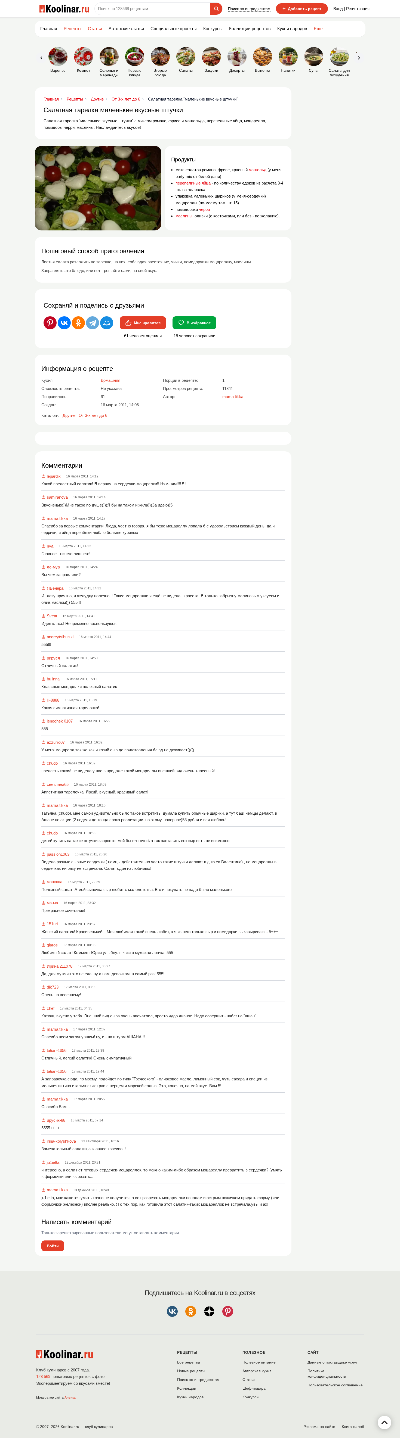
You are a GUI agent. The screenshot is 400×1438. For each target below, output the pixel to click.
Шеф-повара (254, 1388)
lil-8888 (53, 700)
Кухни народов (292, 28)
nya (50, 546)
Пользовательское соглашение (335, 1385)
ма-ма (52, 903)
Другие (69, 415)
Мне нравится (147, 323)
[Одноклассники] (78, 322)
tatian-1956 (56, 1050)
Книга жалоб (353, 1426)
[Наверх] (384, 1422)
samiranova (57, 497)
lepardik (54, 476)
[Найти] (216, 9)
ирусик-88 (56, 1120)
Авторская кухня (257, 1371)
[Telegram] (92, 322)
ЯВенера (55, 588)
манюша (54, 881)
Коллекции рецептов (250, 28)
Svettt (52, 616)
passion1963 (58, 854)
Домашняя (110, 380)
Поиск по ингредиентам (249, 9)
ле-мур (53, 567)
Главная (48, 28)
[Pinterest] (50, 322)
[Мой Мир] (106, 322)
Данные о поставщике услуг (332, 1362)
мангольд (257, 169)
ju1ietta (53, 1162)
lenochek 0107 (60, 721)
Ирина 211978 (59, 966)
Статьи (248, 1379)
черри (204, 209)
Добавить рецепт (301, 9)
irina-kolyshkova (61, 1141)
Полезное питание (259, 1362)
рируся (53, 658)
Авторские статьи (126, 28)
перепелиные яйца (193, 183)
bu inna (53, 679)
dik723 (53, 987)
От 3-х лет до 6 (93, 415)
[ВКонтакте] (64, 322)
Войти (53, 1246)
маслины (184, 216)
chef (50, 1008)
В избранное (199, 323)
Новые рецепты (191, 1371)
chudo (52, 763)
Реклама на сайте (319, 1426)
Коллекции (186, 1388)
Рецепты (72, 28)
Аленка (70, 1397)
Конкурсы (213, 28)
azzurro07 (56, 742)
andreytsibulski (60, 636)
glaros (52, 945)
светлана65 (58, 784)
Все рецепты (188, 1362)
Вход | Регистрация (351, 8)
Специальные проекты (173, 28)
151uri (52, 923)
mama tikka (57, 518)
